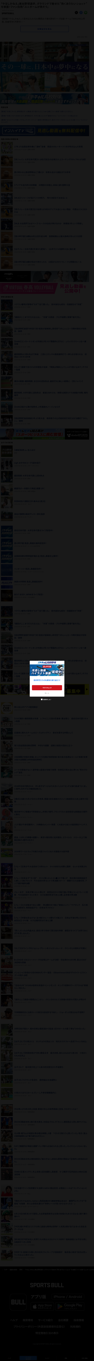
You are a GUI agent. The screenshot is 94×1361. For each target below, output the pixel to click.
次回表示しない (47, 699)
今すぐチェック (47, 688)
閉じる (47, 693)
